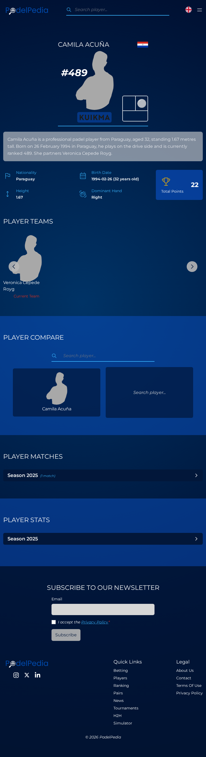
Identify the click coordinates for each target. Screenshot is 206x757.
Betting (120, 670)
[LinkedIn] (37, 675)
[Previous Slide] (14, 266)
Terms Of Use (188, 685)
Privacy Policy (94, 622)
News (118, 700)
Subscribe (66, 634)
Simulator (122, 723)
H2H (117, 715)
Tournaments (125, 708)
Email (57, 599)
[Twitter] (27, 675)
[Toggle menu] (199, 10)
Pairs (118, 693)
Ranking (121, 685)
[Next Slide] (192, 266)
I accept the (84, 622)
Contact (183, 678)
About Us (185, 670)
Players (120, 678)
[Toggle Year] (196, 475)
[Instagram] (16, 675)
